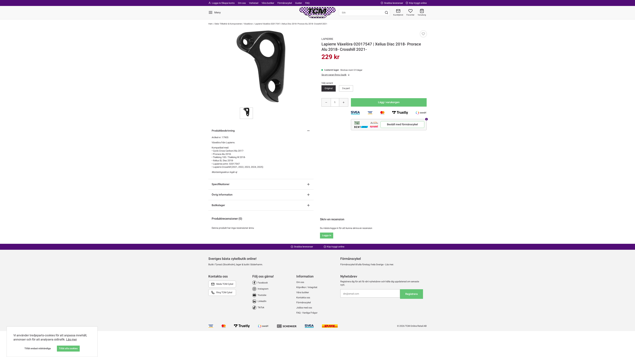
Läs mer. (389, 264)
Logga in (326, 235)
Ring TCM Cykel (224, 292)
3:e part (346, 88)
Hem (210, 24)
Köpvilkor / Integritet (306, 287)
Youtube (262, 295)
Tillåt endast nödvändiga (37, 348)
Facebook (263, 282)
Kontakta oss (303, 297)
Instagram (263, 288)
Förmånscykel (284, 3)
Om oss (242, 3)
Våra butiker (268, 3)
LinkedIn (262, 301)
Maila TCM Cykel (224, 284)
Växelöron (248, 24)
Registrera (411, 294)
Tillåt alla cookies (68, 348)
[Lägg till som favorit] (423, 34)
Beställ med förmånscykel (402, 124)
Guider (298, 3)
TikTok (261, 307)
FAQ (307, 3)
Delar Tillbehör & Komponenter (228, 24)
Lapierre (327, 38)
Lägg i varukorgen (389, 102)
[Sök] (386, 12)
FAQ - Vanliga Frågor (307, 312)
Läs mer (71, 339)
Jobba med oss (304, 307)
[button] (422, 12)
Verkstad (253, 3)
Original (329, 88)
